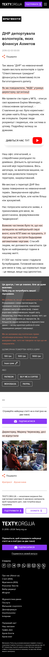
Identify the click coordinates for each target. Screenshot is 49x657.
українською (22, 647)
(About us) (14, 575)
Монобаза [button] (10, 384)
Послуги (6, 602)
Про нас (6, 575)
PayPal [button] (26, 384)
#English (6, 592)
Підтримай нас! (9, 623)
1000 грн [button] (36, 356)
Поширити (11, 56)
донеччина (20, 482)
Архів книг (7, 636)
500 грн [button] (22, 356)
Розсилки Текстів (10, 585)
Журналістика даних (11, 599)
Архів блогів (8, 633)
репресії (7, 482)
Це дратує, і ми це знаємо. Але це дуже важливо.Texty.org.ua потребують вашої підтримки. (24, 289)
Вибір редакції (9, 589)
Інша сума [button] (9, 363)
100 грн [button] (7, 356)
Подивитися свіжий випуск (24, 553)
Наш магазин (8, 626)
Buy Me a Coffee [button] (29, 376)
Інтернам (6, 616)
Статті (4, 579)
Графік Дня (7, 630)
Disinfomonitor (9, 613)
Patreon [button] (9, 376)
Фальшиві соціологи (12, 606)
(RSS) (10, 579)
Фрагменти (7, 582)
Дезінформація (9, 609)
